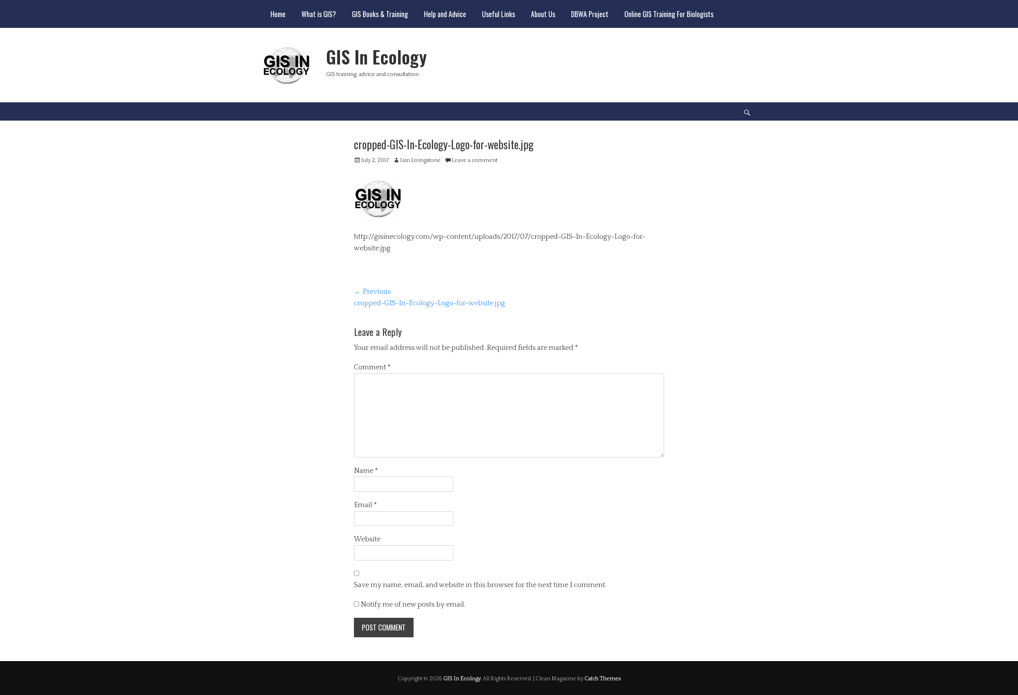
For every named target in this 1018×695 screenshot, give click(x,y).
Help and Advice (445, 14)
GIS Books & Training (380, 14)
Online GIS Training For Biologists (668, 14)
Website (367, 539)
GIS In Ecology (376, 57)
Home (278, 14)
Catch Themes (603, 678)
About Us (543, 14)
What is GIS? (318, 14)
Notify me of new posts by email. (413, 605)
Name (366, 471)
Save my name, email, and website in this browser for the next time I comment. (480, 585)
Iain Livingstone (420, 160)
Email (365, 505)
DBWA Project (589, 14)
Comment (372, 367)
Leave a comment (474, 160)
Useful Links (498, 14)
